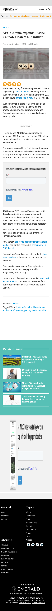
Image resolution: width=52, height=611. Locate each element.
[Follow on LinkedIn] (33, 544)
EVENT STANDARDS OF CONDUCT (29, 600)
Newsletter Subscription (9, 552)
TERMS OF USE (25, 603)
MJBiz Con (5, 555)
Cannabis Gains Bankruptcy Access (24, 16)
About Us (4, 545)
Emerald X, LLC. (22, 594)
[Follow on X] (37, 544)
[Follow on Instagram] (41, 544)
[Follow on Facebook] (28, 544)
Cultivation (30, 526)
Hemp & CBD (31, 530)
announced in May (24, 98)
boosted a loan (22, 91)
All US (28, 512)
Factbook (4, 562)
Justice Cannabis (24, 307)
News (6, 27)
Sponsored (5, 519)
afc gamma (18, 310)
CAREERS (20, 598)
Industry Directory (7, 559)
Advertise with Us (7, 548)
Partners (4, 566)
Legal (28, 537)
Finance (29, 533)
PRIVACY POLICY (38, 603)
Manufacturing (31, 523)
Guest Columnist (7, 569)
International (30, 516)
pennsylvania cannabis (35, 310)
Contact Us (5, 573)
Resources (5, 516)
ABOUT (12, 598)
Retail (28, 519)
